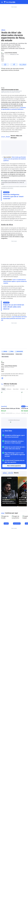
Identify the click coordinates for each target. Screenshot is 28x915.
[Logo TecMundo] (9, 2)
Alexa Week (15, 389)
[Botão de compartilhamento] (5, 64)
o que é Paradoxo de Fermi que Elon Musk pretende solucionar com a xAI (14, 318)
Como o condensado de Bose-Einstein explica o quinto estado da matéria (15, 281)
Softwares (9, 389)
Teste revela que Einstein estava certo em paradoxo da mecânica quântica (14, 158)
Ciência (3, 30)
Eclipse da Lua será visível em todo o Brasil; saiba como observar (13, 307)
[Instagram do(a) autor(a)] (2, 378)
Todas (3, 389)
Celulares (22, 389)
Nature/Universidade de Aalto (10, 89)
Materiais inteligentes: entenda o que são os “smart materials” (13, 196)
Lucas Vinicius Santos (11, 52)
